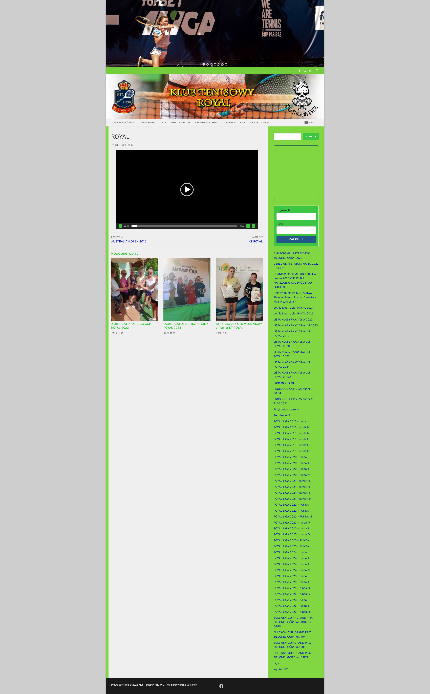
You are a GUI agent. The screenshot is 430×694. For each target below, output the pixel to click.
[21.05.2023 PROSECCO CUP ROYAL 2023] (134, 289)
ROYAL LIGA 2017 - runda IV (291, 421)
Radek (115, 145)
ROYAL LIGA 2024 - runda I (291, 552)
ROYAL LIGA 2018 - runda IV (292, 427)
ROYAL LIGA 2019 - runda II (291, 445)
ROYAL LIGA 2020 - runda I (291, 457)
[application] (187, 189)
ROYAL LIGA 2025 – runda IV (292, 594)
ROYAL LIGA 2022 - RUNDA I (292, 504)
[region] (215, 33)
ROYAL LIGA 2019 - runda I (291, 439)
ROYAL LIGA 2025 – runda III (292, 588)
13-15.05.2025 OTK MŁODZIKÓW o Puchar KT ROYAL (239, 325)
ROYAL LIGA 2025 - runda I (291, 576)
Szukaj (311, 136)
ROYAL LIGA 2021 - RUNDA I (292, 480)
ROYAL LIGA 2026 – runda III (292, 611)
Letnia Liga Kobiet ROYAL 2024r (294, 307)
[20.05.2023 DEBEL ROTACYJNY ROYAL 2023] (186, 289)
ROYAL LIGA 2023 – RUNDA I (292, 540)
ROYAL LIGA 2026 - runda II (291, 605)
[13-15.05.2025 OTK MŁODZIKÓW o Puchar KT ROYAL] (239, 289)
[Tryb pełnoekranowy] (253, 226)
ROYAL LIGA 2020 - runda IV (292, 475)
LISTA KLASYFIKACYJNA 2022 (293, 319)
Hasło (280, 224)
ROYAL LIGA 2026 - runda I (291, 600)
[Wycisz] (248, 226)
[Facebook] (299, 70)
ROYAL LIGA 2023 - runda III (292, 528)
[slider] (184, 226)
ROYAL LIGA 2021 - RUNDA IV (293, 498)
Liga (276, 663)
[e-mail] (310, 70)
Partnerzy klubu (284, 382)
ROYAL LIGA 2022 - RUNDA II (292, 510)
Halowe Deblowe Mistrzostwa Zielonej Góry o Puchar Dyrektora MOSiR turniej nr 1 (295, 297)
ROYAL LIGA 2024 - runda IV (292, 570)
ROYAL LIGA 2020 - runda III (292, 468)
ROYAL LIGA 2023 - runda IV (292, 534)
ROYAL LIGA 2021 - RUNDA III (292, 492)
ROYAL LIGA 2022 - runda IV (292, 522)
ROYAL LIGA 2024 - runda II (291, 558)
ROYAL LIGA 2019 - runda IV (292, 433)
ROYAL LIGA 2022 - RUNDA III (293, 516)
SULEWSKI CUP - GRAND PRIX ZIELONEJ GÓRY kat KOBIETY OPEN (293, 622)
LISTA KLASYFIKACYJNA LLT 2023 (296, 325)
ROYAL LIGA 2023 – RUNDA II (292, 546)
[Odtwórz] (120, 226)
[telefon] (305, 70)
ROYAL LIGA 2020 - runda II (291, 463)
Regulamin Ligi (283, 415)
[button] (204, 64)
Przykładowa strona (286, 409)
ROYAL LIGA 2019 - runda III (291, 451)
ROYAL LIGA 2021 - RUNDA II (292, 486)
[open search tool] (317, 70)
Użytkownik (283, 210)
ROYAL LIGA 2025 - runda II (291, 582)
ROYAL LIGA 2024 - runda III (292, 564)
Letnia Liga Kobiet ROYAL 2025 (293, 313)
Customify (192, 684)
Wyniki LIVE (281, 669)
